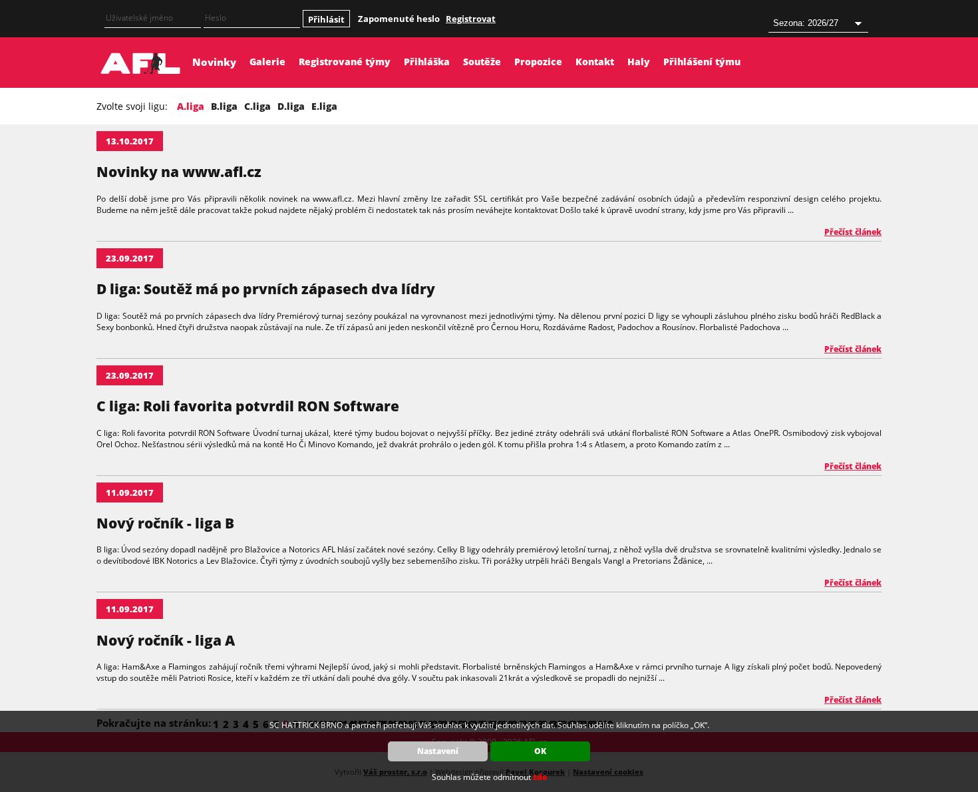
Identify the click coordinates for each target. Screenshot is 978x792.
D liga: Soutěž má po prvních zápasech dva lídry (265, 289)
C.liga (257, 106)
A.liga (190, 106)
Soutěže (482, 61)
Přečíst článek (853, 232)
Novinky (214, 62)
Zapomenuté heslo (399, 19)
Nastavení (437, 751)
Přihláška (427, 61)
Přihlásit (326, 19)
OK (540, 751)
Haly (638, 61)
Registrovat (471, 19)
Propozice (538, 61)
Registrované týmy (345, 61)
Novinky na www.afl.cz (178, 171)
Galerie (267, 61)
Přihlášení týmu (701, 61)
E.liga (324, 106)
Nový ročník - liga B (165, 523)
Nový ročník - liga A (165, 640)
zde (540, 777)
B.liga (224, 106)
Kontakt (594, 61)
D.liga (291, 106)
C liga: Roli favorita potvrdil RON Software (247, 406)
